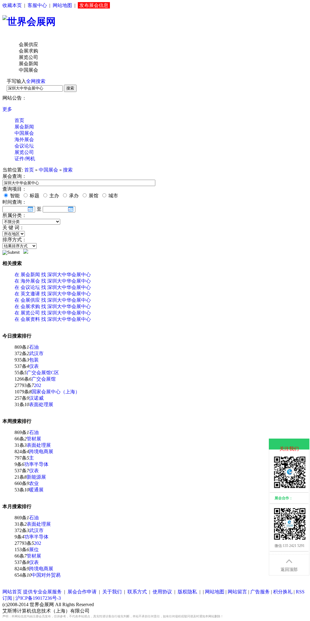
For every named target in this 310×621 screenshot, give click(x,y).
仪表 (34, 366)
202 (37, 385)
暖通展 (36, 489)
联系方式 (137, 591)
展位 (34, 549)
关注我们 (289, 448)
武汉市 (36, 353)
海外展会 (24, 139)
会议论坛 (24, 145)
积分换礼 (282, 591)
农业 (34, 483)
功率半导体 (36, 464)
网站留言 (237, 591)
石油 (34, 347)
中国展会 (24, 133)
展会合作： (284, 498)
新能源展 (36, 477)
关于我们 (112, 591)
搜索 (70, 88)
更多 (7, 109)
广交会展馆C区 (43, 372)
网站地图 (62, 5)
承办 (73, 195)
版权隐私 (187, 591)
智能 (14, 195)
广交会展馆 (43, 379)
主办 (53, 195)
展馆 (92, 195)
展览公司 (24, 152)
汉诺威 (36, 398)
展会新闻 (24, 126)
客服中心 (37, 5)
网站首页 (12, 591)
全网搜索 (35, 81)
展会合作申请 (82, 591)
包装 (34, 359)
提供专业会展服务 (42, 591)
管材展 (34, 438)
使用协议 (162, 591)
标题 (33, 195)
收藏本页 (12, 5)
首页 (19, 120)
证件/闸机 (25, 158)
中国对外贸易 (46, 575)
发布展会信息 (93, 5)
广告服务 (260, 591)
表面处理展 (41, 404)
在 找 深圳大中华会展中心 (53, 274)
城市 (112, 195)
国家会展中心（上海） (55, 391)
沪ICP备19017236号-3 (38, 598)
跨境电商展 (41, 451)
